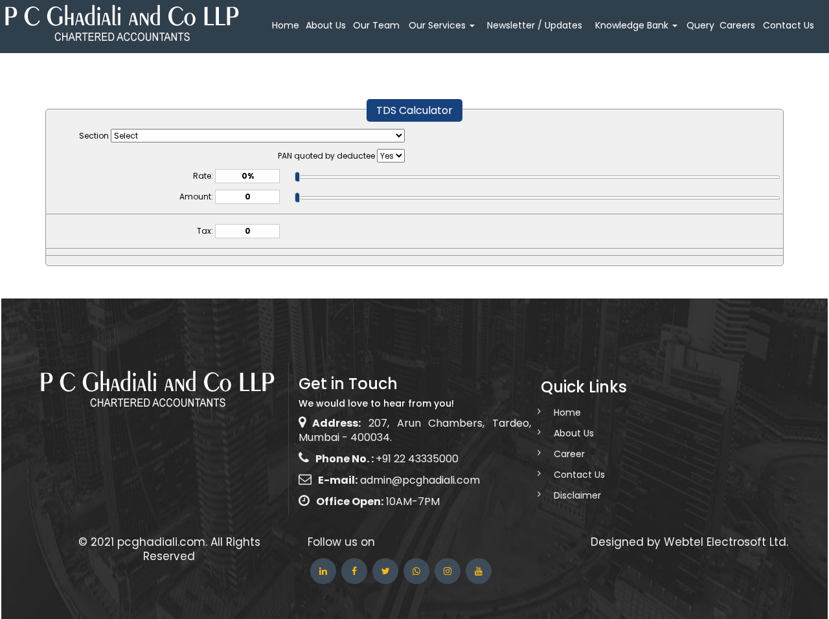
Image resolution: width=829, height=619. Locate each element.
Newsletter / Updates (534, 25)
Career (569, 453)
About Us (326, 25)
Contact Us (788, 25)
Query (700, 25)
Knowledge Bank (633, 25)
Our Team (376, 25)
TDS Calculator (414, 110)
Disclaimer (577, 495)
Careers (737, 25)
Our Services (438, 25)
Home (285, 25)
